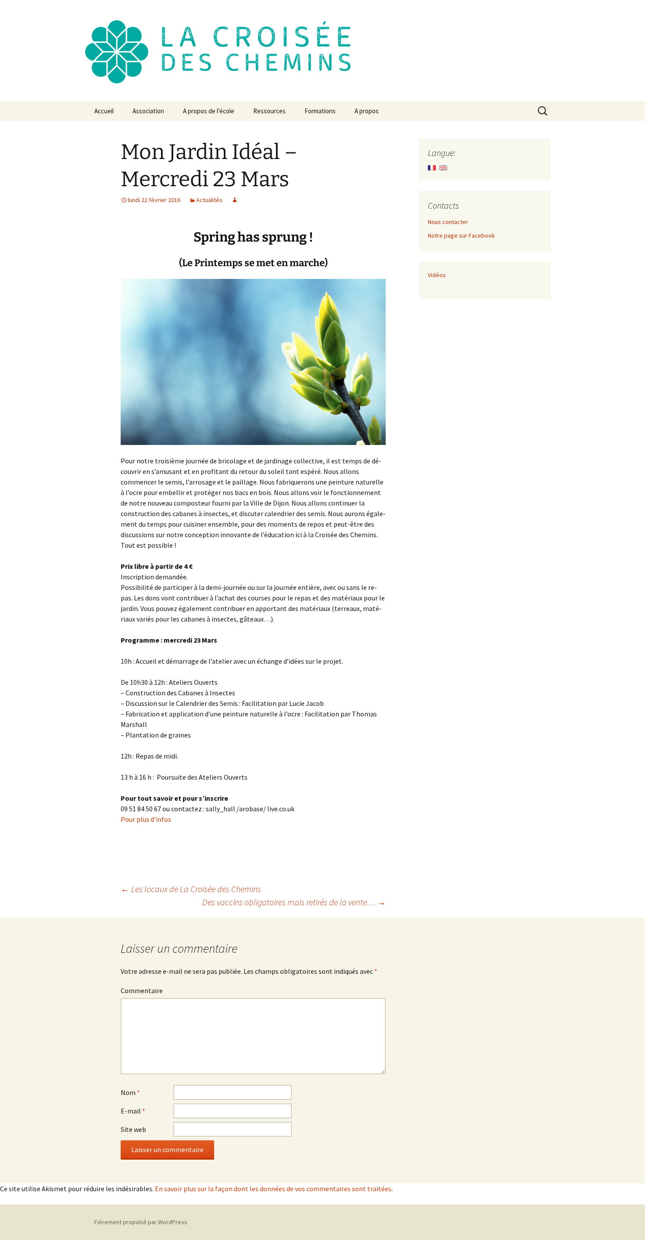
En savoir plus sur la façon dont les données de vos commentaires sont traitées (273, 1188)
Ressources (269, 111)
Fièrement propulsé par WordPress (140, 1222)
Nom (130, 1092)
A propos (367, 111)
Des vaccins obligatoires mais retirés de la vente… (294, 902)
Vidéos (437, 275)
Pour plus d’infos (146, 819)
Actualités (209, 200)
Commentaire (142, 990)
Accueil (104, 111)
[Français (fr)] (432, 167)
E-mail (133, 1110)
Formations (320, 111)
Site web (133, 1129)
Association (148, 111)
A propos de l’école (208, 111)
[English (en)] (443, 167)
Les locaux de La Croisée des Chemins (191, 888)
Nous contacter (448, 222)
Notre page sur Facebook (461, 235)
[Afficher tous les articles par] (234, 200)
